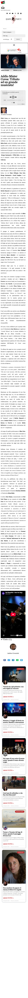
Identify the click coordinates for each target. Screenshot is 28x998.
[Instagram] (15, 13)
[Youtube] (12, 13)
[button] (14, 45)
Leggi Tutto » (8, 697)
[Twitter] (10, 13)
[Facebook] (7, 13)
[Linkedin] (18, 13)
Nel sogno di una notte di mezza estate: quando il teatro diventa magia (13, 760)
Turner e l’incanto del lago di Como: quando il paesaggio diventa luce (12, 834)
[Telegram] (21, 13)
